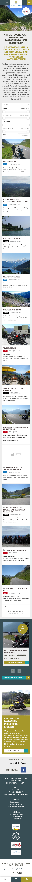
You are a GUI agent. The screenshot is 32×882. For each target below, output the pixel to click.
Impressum (6, 869)
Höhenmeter (16, 115)
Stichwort (6, 121)
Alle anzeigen (23, 135)
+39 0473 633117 (17, 792)
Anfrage (27, 881)
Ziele (4, 606)
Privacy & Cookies (18, 869)
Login (28, 869)
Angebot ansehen (15, 663)
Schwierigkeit (16, 128)
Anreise (5, 881)
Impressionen (17, 816)
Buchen (16, 881)
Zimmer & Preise (17, 814)
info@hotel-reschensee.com (18, 794)
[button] (29, 2)
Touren (5, 104)
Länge (16, 108)
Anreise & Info (17, 819)
